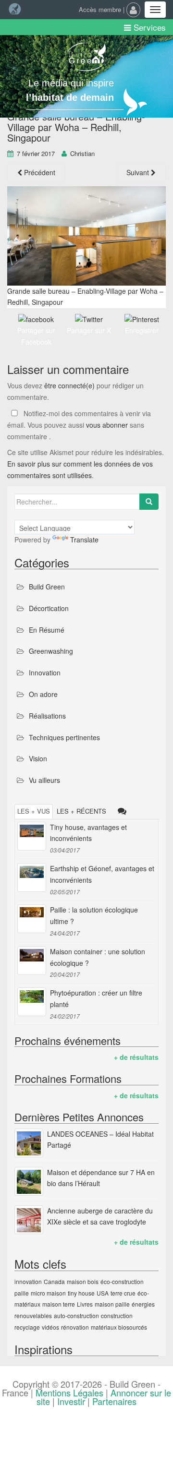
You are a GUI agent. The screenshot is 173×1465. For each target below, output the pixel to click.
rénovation (75, 1327)
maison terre (58, 1304)
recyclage (27, 1327)
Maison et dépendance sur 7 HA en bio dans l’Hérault (101, 1178)
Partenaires (114, 1401)
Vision (38, 758)
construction (117, 1315)
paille (21, 1293)
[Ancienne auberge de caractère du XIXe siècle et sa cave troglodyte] (28, 1219)
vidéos (50, 1327)
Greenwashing (51, 651)
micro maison (48, 1293)
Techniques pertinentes (64, 737)
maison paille (112, 1304)
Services (148, 27)
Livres (85, 1304)
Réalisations (47, 715)
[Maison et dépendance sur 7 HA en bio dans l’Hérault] (28, 1181)
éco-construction (122, 1281)
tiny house (81, 1293)
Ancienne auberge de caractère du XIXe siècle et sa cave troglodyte (100, 1216)
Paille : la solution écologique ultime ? (94, 915)
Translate (84, 539)
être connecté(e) (69, 385)
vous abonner (107, 425)
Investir (71, 1401)
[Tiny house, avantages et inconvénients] (31, 836)
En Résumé (46, 630)
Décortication (49, 608)
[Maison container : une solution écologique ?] (31, 960)
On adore (43, 694)
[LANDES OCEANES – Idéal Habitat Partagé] (28, 1143)
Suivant (138, 172)
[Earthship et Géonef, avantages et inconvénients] (31, 877)
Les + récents (81, 811)
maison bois (83, 1281)
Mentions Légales (69, 1392)
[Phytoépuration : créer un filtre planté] (31, 1001)
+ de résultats (136, 1057)
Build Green (47, 586)
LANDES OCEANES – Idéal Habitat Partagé (100, 1139)
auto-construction (76, 1315)
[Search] (149, 501)
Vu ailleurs (44, 780)
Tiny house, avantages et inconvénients (88, 832)
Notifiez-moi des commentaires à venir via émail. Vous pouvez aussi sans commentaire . (79, 424)
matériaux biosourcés (119, 1327)
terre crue (123, 1293)
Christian (82, 153)
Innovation (45, 672)
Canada (54, 1281)
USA (103, 1293)
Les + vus (33, 811)
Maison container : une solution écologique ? (97, 957)
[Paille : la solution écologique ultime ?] (31, 918)
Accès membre (100, 9)
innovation (28, 1281)
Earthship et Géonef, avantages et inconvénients (102, 874)
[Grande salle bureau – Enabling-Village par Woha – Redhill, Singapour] (86, 236)
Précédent (38, 172)
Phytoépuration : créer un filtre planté (96, 998)
